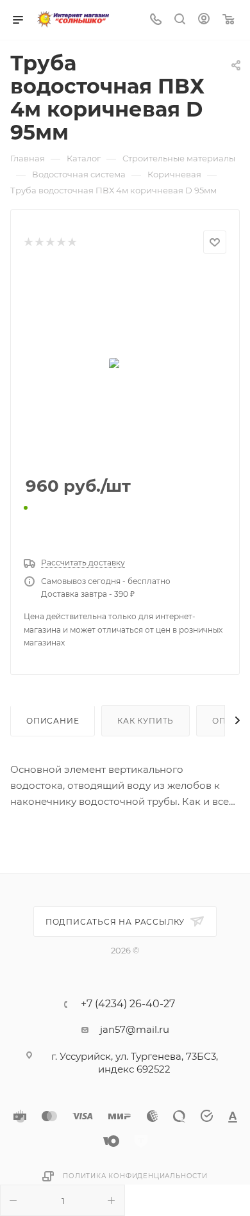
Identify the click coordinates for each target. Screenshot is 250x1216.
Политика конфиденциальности (135, 1176)
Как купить (145, 721)
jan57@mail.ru (134, 1029)
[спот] (125, 366)
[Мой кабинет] (204, 20)
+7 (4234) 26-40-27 (128, 1004)
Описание (52, 721)
